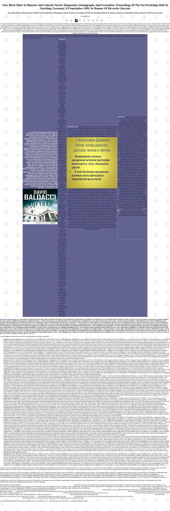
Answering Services (72, 126)
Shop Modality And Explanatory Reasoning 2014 (121, 493)
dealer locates (8, 436)
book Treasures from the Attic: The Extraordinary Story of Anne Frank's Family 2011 (79, 489)
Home (30, 132)
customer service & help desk (12, 376)
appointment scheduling (11, 398)
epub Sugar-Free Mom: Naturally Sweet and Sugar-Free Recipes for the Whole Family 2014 (115, 488)
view (36, 496)
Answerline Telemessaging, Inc (9, 319)
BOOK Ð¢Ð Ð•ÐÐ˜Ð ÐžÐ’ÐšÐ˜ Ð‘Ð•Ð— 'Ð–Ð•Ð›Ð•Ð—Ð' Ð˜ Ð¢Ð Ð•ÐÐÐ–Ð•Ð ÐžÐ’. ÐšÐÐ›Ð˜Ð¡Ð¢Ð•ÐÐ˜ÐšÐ (127, 494)
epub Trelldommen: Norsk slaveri (60, 494)
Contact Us (62, 39)
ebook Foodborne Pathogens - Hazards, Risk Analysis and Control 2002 (42, 493)
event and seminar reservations (13, 417)
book (14, 491)
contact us (120, 472)
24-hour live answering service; (13, 339)
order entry (7, 360)
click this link (70, 496)
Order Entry (121, 117)
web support (7, 454)
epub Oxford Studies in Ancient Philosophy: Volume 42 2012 (111, 491)
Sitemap (6, 504)
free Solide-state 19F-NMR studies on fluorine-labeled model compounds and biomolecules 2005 (47, 485)
